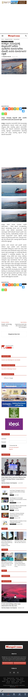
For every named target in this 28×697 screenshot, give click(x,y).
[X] (17, 672)
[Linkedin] (6, 109)
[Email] (15, 109)
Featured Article (5, 454)
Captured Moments (6, 581)
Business (13, 681)
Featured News (5, 487)
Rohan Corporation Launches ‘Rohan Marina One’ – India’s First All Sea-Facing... (20, 564)
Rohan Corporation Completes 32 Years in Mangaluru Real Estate (18, 521)
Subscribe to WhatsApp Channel (8, 369)
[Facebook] (10, 672)
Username (3, 439)
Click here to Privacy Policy (19, 663)
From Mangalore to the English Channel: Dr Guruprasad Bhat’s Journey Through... (18, 499)
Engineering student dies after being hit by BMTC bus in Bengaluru (21, 326)
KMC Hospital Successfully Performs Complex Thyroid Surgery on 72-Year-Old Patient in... (7, 564)
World (21, 683)
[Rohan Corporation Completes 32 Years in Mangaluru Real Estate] (5, 522)
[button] (2, 36)
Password (3, 442)
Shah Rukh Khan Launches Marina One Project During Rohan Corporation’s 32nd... (13, 479)
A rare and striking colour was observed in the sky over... (10, 605)
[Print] (12, 109)
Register (11, 449)
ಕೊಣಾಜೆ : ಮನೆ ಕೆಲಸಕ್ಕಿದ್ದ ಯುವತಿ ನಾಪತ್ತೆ (6, 325)
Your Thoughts (12, 680)
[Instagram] (14, 672)
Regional (3, 681)
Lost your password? (14, 447)
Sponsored (4, 550)
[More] (5, 114)
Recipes (17, 678)
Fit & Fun (22, 678)
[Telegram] (23, 111)
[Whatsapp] (3, 114)
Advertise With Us (14, 683)
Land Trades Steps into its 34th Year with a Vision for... (20, 541)
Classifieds (11, 510)
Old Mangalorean (20, 680)
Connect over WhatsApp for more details (10, 360)
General (17, 681)
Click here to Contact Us (8, 663)
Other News (6, 680)
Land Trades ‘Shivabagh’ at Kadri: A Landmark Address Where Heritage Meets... (17, 492)
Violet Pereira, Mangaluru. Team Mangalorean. (9, 483)
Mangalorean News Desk (7, 56)
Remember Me (13, 446)
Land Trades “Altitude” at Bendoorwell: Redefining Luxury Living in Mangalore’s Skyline (18, 507)
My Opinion (22, 681)
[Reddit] (3, 109)
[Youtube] (9, 109)
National (8, 681)
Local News (11, 495)
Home (2, 39)
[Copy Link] (17, 109)
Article (3, 475)
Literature (8, 683)
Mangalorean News (8, 39)
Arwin (17, 687)
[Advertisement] (14, 19)
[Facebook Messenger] (20, 109)
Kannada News (16, 39)
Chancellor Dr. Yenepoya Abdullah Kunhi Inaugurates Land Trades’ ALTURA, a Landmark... (17, 515)
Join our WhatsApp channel (8, 365)
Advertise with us (6, 356)
